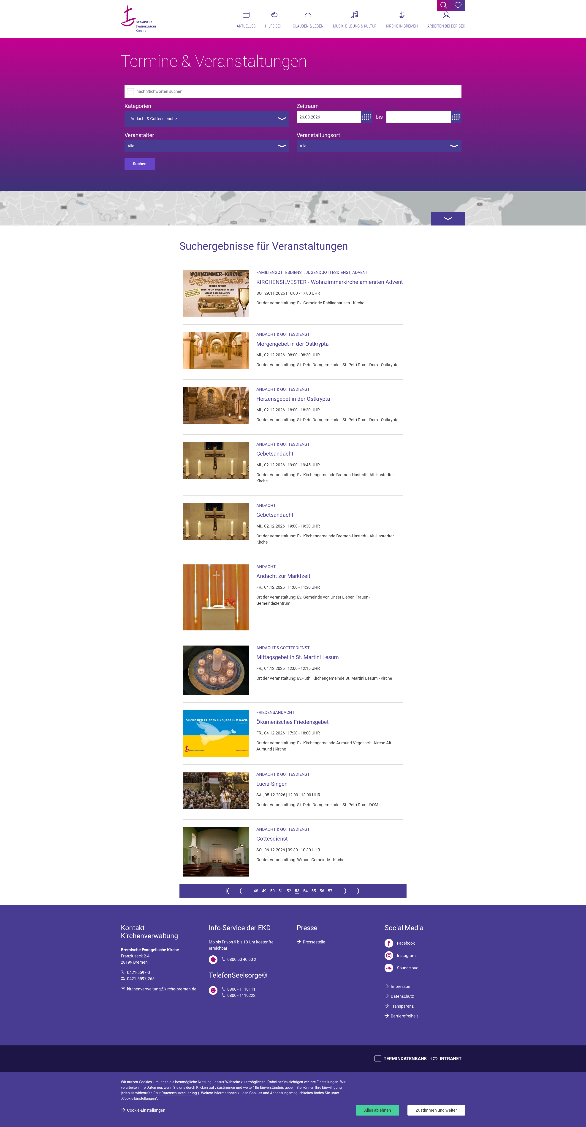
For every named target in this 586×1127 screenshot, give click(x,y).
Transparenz (402, 1006)
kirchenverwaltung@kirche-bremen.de (161, 989)
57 (330, 890)
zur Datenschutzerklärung (176, 1093)
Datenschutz (402, 996)
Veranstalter (139, 135)
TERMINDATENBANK (405, 1058)
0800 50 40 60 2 (241, 959)
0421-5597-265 (141, 978)
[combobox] (207, 119)
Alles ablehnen (377, 1110)
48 (256, 890)
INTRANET (450, 1058)
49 (264, 890)
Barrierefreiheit (404, 1016)
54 (305, 890)
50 (272, 890)
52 (289, 890)
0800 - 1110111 (241, 989)
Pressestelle (314, 942)
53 (297, 890)
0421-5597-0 (138, 972)
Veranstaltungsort (318, 135)
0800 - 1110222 (241, 995)
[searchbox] (184, 117)
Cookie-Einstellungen (146, 1110)
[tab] (448, 218)
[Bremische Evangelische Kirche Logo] (138, 18)
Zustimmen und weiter (436, 1110)
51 (280, 890)
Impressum (401, 986)
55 (313, 890)
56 (322, 890)
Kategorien (138, 106)
